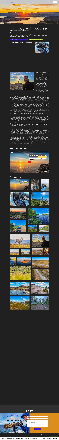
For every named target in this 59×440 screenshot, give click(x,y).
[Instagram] (27, 411)
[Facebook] (28, 411)
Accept (55, 438)
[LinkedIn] (32, 411)
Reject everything (49, 438)
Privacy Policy (35, 438)
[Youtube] (30, 411)
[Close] (57, 438)
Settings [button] (44, 438)
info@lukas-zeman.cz (19, 420)
